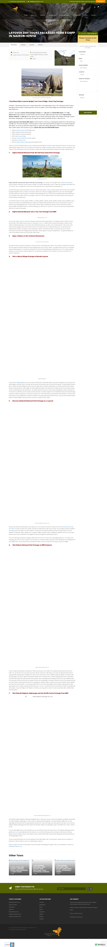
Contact (93, 15)
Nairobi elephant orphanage (23, 142)
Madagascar (42, 904)
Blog (85, 15)
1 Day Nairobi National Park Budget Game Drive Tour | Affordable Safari (64, 869)
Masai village (17, 382)
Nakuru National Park (19, 140)
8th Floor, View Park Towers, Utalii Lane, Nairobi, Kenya (84, 1)
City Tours (11, 909)
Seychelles (42, 911)
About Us (34, 15)
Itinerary (23, 44)
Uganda (41, 914)
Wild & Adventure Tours (14, 902)
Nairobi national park (67, 182)
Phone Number (83, 65)
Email (80, 58)
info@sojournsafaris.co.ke (36, 1)
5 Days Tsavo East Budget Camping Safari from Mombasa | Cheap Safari (19, 869)
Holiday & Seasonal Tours (15, 914)
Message (81, 95)
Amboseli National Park (23, 138)
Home (25, 15)
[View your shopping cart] (96, 7)
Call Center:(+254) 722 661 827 (17, 1)
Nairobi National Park (21, 130)
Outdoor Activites (13, 904)
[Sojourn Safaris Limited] (13, 8)
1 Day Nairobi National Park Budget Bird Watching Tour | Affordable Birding (41, 869)
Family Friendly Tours (14, 911)
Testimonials (77, 15)
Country (81, 72)
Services (42, 15)
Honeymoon (12, 907)
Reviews (40, 44)
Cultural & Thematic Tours (15, 916)
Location (31, 44)
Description (14, 44)
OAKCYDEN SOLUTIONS (20, 929)
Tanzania (41, 902)
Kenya (40, 909)
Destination (52, 15)
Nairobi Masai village (20, 136)
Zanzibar (41, 919)
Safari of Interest (84, 78)
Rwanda (41, 916)
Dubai (40, 907)
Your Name (82, 52)
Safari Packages (64, 15)
